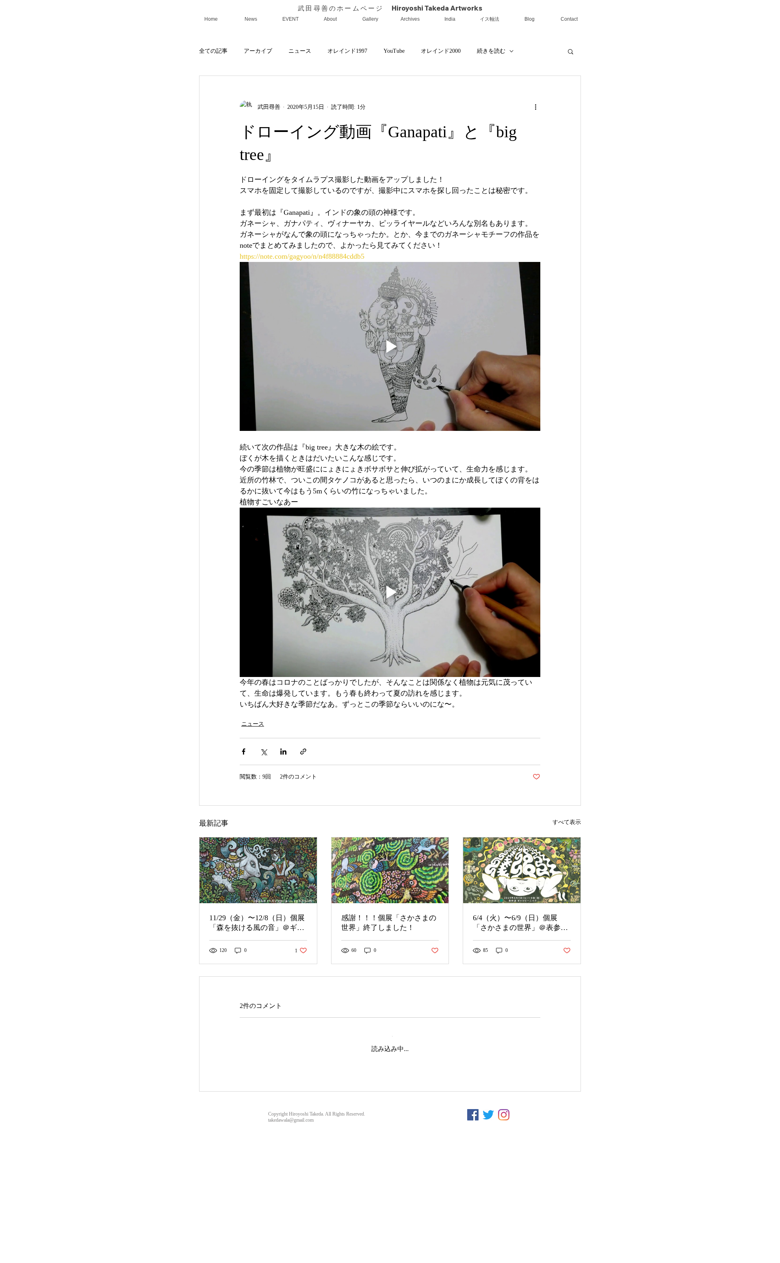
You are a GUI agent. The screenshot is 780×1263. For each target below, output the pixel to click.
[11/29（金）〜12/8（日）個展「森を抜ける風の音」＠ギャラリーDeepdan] (258, 870)
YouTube (394, 51)
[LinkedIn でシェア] (283, 751)
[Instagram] (503, 1196)
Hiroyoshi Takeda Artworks (437, 8)
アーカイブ (258, 51)
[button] (570, 51)
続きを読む (491, 51)
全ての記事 (213, 51)
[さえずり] (488, 1196)
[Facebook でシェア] (243, 751)
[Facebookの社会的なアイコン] (473, 1196)
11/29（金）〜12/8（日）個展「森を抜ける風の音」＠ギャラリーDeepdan (257, 923)
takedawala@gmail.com (291, 1201)
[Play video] (390, 346)
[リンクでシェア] (303, 751)
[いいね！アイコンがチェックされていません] (264, 1125)
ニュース (299, 51)
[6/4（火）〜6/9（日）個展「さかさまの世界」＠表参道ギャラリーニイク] (522, 870)
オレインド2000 (441, 51)
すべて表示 (566, 822)
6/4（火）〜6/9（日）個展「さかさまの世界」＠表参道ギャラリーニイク (520, 923)
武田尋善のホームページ (344, 8)
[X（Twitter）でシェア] (263, 751)
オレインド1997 (347, 51)
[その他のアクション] (535, 107)
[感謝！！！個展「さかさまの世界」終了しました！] (390, 870)
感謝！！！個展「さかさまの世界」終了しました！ (388, 923)
